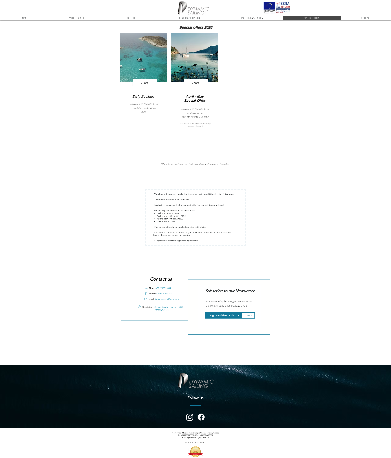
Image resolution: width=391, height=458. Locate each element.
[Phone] (146, 288)
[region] (143, 81)
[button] (168, 308)
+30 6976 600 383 (164, 293)
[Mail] (145, 299)
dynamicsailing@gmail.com (167, 299)
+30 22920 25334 (163, 288)
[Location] (139, 306)
